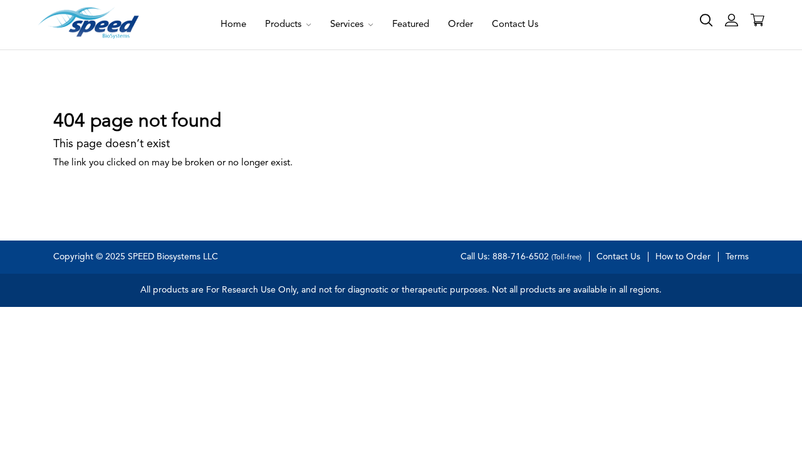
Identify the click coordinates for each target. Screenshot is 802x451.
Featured (410, 24)
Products (284, 24)
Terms (737, 256)
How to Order (683, 256)
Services (348, 24)
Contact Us (515, 24)
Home (233, 24)
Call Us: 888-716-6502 (521, 256)
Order (460, 24)
